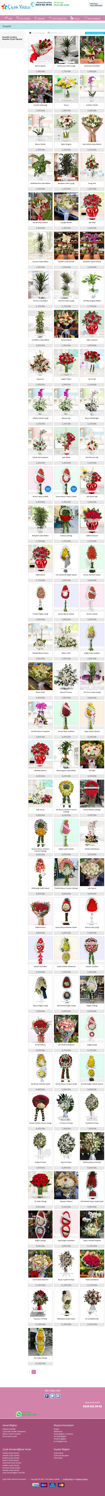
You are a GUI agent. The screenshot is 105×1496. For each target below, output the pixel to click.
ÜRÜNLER (41, 18)
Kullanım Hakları (82, 1479)
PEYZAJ (76, 18)
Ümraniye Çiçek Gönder (11, 1468)
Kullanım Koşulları (9, 1429)
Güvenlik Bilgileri (60, 1436)
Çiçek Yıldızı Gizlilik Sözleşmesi (14, 1431)
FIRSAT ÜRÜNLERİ (93, 18)
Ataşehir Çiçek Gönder (11, 1455)
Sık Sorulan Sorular (10, 1436)
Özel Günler (58, 1458)
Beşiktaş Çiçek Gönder (11, 1458)
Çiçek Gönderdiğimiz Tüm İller (14, 1473)
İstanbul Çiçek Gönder (11, 1453)
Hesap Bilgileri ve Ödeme (63, 1434)
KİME (10, 18)
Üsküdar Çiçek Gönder (11, 1470)
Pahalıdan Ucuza (56, 33)
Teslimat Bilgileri (60, 1439)
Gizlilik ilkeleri (68, 1479)
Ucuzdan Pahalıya (38, 33)
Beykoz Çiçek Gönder (11, 1460)
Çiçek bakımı (58, 1453)
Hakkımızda (58, 1431)
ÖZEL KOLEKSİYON (58, 18)
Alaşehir (7, 26)
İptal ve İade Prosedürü (12, 1434)
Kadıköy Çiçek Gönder (11, 1465)
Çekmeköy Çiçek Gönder (12, 1463)
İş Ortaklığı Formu (60, 1441)
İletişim (56, 1429)
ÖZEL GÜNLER (24, 18)
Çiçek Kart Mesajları (61, 1455)
